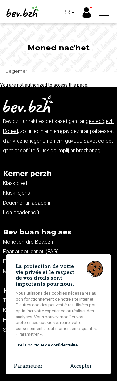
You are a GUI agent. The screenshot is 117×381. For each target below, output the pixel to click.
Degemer (16, 71)
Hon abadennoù (21, 212)
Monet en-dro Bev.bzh (28, 242)
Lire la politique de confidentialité (47, 345)
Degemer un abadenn (27, 203)
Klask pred (15, 183)
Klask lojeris (16, 193)
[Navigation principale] (104, 13)
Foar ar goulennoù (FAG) (30, 251)
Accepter (81, 366)
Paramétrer (28, 366)
